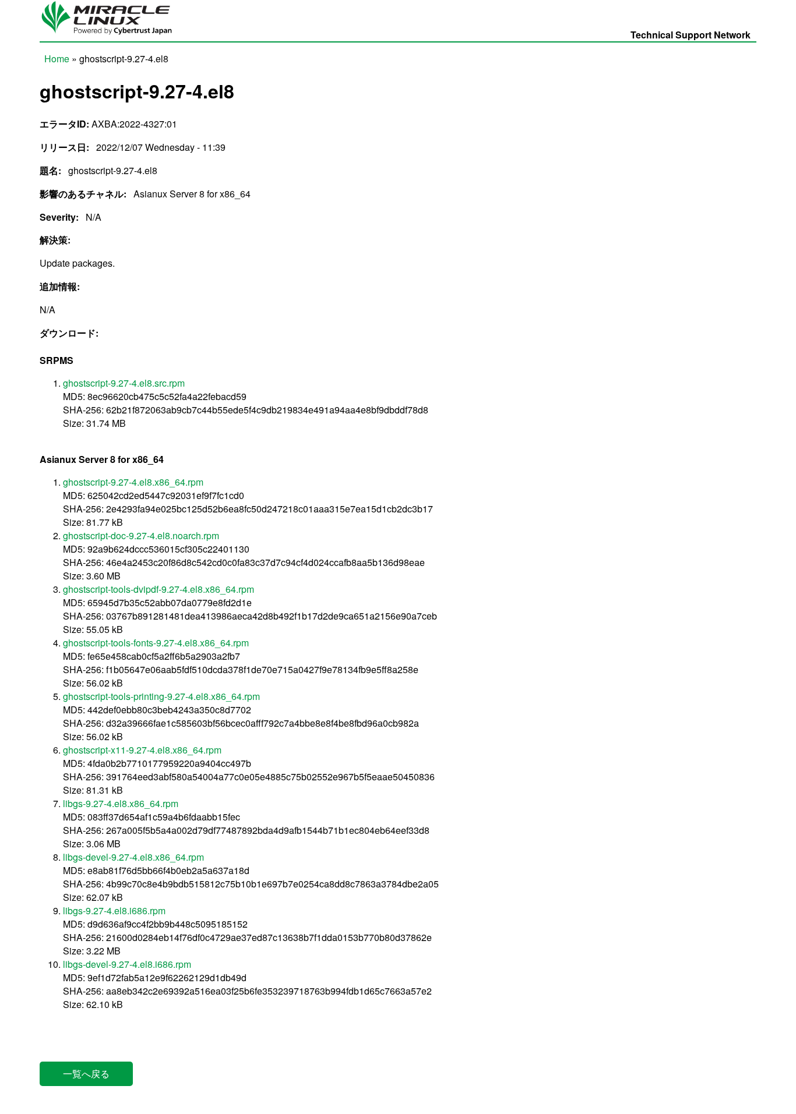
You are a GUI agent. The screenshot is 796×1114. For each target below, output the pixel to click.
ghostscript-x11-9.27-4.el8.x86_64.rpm (142, 749)
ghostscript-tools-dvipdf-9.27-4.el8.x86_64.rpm (158, 589)
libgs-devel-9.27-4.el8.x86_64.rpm (133, 857)
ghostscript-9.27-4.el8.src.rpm (124, 383)
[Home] (111, 34)
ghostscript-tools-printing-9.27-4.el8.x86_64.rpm (161, 696)
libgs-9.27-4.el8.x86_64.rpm (120, 803)
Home (56, 58)
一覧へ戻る (86, 1073)
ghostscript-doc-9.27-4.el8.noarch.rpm (141, 535)
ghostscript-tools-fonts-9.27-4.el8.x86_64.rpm (156, 642)
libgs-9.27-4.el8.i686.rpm (114, 910)
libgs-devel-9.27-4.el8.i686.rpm (127, 964)
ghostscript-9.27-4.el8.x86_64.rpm (133, 482)
